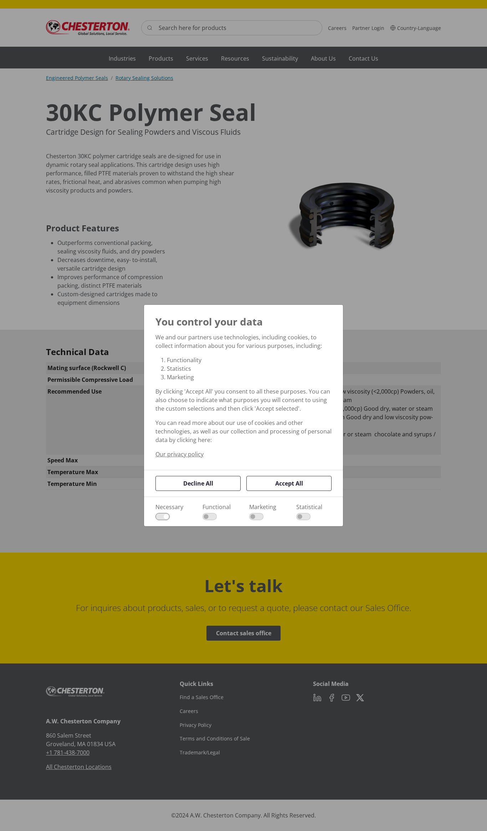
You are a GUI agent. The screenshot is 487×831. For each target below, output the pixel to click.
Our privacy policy (179, 454)
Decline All (198, 483)
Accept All (289, 483)
